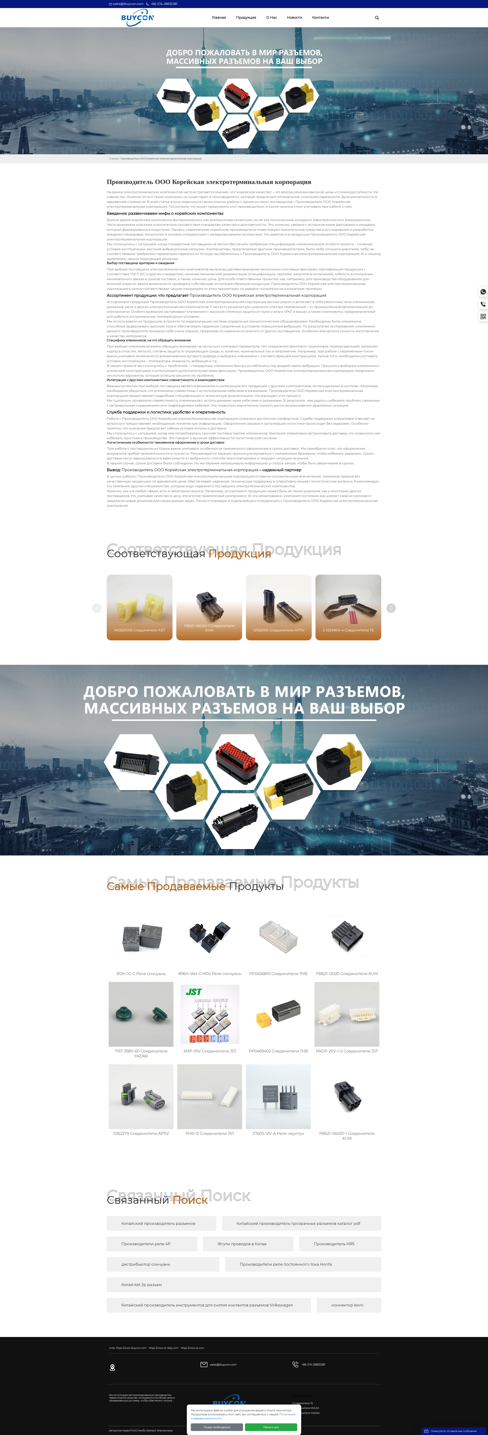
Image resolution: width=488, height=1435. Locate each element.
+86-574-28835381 (164, 4)
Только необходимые (217, 1427)
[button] (391, 608)
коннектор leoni (347, 1305)
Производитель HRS (334, 1244)
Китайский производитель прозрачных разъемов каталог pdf (298, 1223)
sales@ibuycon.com (128, 4)
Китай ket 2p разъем (141, 1284)
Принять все (271, 1427)
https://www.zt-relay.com (163, 1348)
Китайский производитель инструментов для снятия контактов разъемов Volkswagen (207, 1305)
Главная (113, 158)
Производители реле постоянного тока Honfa (286, 1264)
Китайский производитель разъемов (158, 1223)
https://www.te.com (192, 1348)
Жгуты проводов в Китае (242, 1244)
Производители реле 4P (145, 1244)
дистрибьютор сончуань (145, 1264)
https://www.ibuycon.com (131, 1348)
